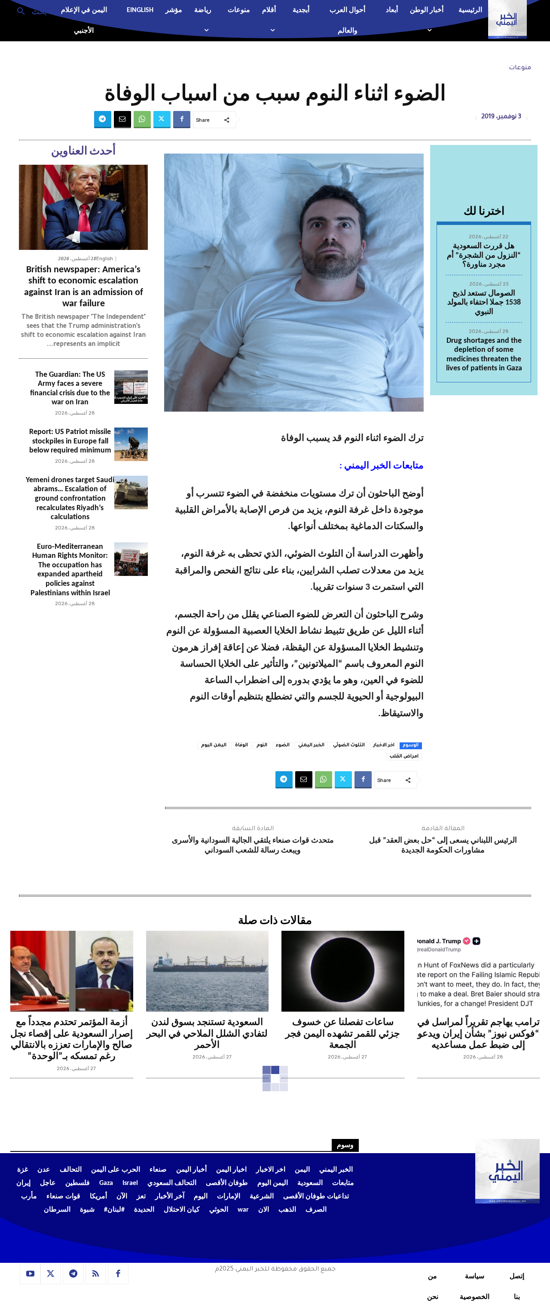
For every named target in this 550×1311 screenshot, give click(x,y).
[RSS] (96, 1274)
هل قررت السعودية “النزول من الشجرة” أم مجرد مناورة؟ (484, 255)
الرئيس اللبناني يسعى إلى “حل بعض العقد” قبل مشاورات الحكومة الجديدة (443, 846)
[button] (28, 11)
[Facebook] (181, 119)
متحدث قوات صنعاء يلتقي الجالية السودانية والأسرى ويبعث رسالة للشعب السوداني (253, 846)
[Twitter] (162, 119)
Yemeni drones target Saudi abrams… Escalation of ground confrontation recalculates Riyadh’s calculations (70, 498)
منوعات (520, 68)
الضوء (283, 745)
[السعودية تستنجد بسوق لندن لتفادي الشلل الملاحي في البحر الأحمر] (207, 971)
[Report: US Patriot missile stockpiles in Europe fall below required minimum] (131, 444)
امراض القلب (404, 756)
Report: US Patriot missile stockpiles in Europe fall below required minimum (70, 441)
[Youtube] (30, 1274)
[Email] (122, 119)
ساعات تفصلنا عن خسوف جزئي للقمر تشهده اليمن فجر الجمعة (342, 1034)
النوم (262, 745)
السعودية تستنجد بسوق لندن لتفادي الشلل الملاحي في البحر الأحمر (207, 1034)
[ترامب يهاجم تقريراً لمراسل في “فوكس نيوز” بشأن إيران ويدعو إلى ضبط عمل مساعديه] (478, 971)
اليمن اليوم (213, 745)
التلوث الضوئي (349, 745)
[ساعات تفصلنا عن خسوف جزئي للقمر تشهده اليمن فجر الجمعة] (342, 971)
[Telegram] (102, 119)
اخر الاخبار (383, 745)
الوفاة (241, 745)
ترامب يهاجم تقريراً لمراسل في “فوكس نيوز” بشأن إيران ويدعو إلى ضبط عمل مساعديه (478, 1034)
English (104, 258)
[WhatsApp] (142, 119)
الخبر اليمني (311, 745)
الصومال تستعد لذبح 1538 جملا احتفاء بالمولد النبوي (484, 302)
